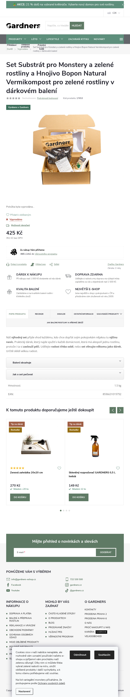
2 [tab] (63, 510)
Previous (113, 410)
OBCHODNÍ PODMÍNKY (21, 630)
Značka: (116, 264)
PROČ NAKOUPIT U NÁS (97, 627)
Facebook (16, 584)
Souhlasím (104, 655)
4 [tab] (69, 510)
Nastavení (24, 691)
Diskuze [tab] (61, 314)
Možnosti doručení (20, 225)
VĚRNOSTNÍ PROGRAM (61, 636)
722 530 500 (76, 579)
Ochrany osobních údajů (51, 683)
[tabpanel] (35, 462)
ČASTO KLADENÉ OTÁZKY (62, 613)
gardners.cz (76, 584)
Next (120, 410)
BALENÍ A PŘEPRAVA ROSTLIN (20, 619)
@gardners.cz (77, 590)
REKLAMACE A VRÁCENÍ (22, 625)
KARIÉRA (89, 631)
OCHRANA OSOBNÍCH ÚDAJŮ (21, 636)
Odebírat (105, 552)
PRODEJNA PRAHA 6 (96, 618)
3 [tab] (66, 510)
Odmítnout (80, 655)
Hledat (77, 25)
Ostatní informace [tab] (83, 314)
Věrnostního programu (46, 253)
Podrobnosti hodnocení (47, 98)
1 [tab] (61, 510)
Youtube (15, 590)
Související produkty (108, 314)
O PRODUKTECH (57, 618)
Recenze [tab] (39, 314)
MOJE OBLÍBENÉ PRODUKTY (24, 642)
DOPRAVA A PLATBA (20, 613)
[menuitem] (17, 39)
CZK (115, 13)
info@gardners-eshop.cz (23, 579)
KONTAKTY (90, 609)
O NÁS (88, 622)
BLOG (51, 623)
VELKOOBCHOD (93, 636)
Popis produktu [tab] (17, 314)
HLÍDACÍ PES (55, 632)
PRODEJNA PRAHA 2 (96, 614)
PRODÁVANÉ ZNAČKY (60, 627)
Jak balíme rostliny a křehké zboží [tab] (65, 322)
